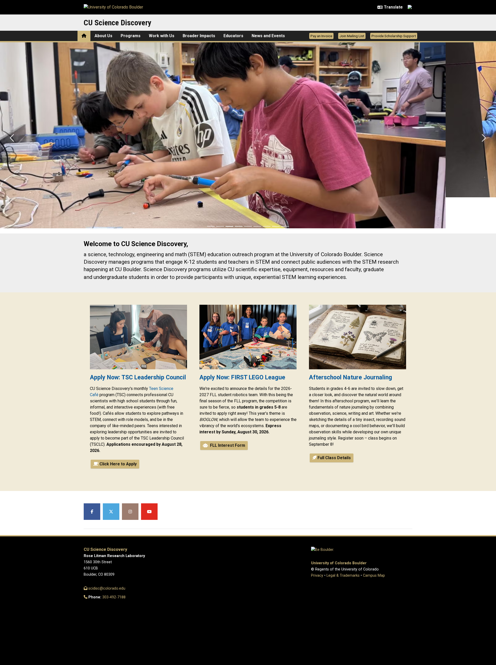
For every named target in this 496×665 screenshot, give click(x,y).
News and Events (268, 35)
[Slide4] (239, 226)
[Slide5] (248, 226)
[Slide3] (229, 226)
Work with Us (161, 35)
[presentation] (138, 339)
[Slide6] (257, 226)
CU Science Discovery (117, 22)
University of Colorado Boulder (339, 563)
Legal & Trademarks (343, 575)
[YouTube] (149, 511)
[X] (111, 511)
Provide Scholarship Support (393, 36)
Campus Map (374, 575)
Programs (131, 35)
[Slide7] (266, 226)
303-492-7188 (114, 597)
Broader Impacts (199, 35)
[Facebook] (92, 511)
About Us (103, 35)
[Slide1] (211, 226)
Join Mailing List (351, 36)
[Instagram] (130, 511)
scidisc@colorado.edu (106, 588)
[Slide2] (220, 226)
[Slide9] (285, 226)
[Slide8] (276, 226)
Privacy (317, 575)
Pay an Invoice (321, 36)
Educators (233, 35)
